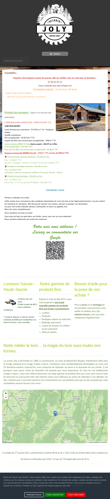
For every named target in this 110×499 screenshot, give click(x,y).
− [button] (6, 397)
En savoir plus (77, 486)
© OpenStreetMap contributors (97, 442)
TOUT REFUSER (76, 495)
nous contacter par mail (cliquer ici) (55, 86)
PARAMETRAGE (34, 495)
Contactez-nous (55, 190)
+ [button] (6, 393)
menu (56, 53)
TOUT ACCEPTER (55, 495)
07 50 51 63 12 (55, 82)
